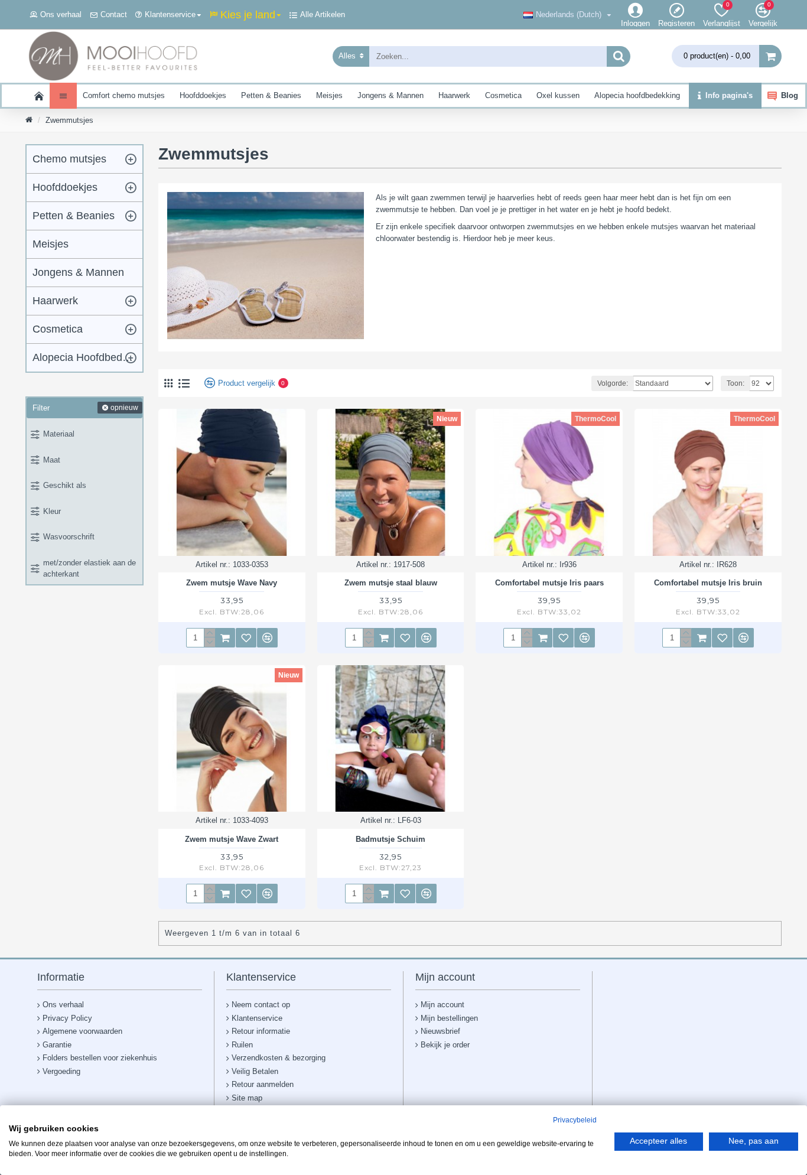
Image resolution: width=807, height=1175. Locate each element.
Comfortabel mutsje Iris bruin (708, 582)
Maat (51, 459)
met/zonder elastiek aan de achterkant (89, 568)
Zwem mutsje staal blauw (390, 582)
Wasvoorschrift (69, 536)
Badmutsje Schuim (390, 839)
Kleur (52, 511)
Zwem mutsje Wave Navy (231, 582)
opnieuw (124, 407)
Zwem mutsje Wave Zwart (231, 839)
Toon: (735, 383)
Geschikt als (64, 485)
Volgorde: (612, 383)
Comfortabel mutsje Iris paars (549, 582)
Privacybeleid (575, 1120)
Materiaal (58, 433)
